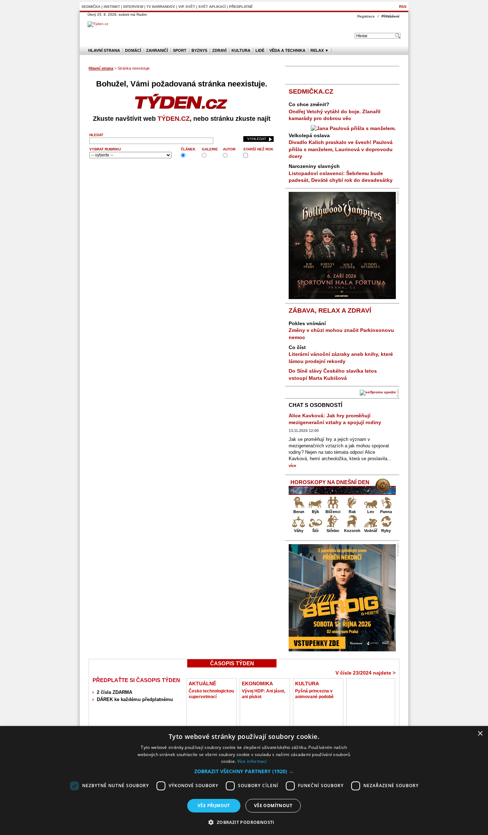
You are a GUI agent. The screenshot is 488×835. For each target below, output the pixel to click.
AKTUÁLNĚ (202, 683)
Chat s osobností (315, 405)
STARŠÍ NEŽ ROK (258, 149)
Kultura (240, 50)
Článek (188, 149)
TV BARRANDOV (160, 7)
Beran (298, 512)
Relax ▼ (319, 50)
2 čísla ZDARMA (114, 692)
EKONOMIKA (257, 683)
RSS (403, 7)
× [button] (480, 733)
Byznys (199, 50)
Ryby (386, 530)
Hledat (96, 135)
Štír (315, 530)
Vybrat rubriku (105, 149)
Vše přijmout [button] (214, 805)
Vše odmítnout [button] (273, 805)
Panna (386, 512)
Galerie (210, 149)
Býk (315, 512)
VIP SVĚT (186, 7)
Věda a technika (287, 50)
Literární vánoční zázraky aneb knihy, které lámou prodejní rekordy (341, 354)
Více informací (252, 761)
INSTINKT (112, 7)
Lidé (259, 50)
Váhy (298, 530)
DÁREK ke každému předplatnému (135, 699)
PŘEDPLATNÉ (241, 7)
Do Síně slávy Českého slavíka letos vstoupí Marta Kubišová (333, 374)
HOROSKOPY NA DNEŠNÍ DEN (329, 482)
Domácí (133, 50)
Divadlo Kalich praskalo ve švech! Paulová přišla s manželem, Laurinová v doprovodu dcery (341, 146)
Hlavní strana (104, 50)
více (292, 465)
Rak (352, 512)
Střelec (333, 530)
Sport (179, 50)
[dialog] (244, 780)
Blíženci (332, 512)
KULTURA (307, 683)
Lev (370, 512)
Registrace (366, 16)
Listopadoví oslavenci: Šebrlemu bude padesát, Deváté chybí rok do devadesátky (341, 173)
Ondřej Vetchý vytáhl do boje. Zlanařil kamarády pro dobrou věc (334, 111)
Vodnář (370, 530)
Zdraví (219, 50)
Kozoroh (352, 530)
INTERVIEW (133, 7)
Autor (229, 149)
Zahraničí (157, 50)
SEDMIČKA (90, 7)
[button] (244, 771)
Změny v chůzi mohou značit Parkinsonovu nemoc (341, 330)
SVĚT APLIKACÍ (212, 7)
